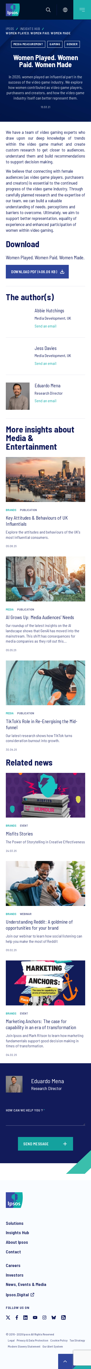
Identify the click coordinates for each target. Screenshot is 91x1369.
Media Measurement (28, 44)
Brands (11, 510)
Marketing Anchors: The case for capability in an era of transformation (41, 1024)
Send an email (45, 325)
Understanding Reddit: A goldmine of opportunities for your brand (39, 925)
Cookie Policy (58, 1340)
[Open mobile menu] (82, 9)
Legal (11, 1340)
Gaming (55, 44)
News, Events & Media (26, 1284)
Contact (13, 1251)
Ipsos (10, 29)
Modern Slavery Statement (24, 1346)
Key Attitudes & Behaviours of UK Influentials (37, 521)
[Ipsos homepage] (14, 9)
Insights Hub (30, 29)
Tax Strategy (77, 1340)
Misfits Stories (19, 833)
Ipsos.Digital (17, 1294)
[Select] (65, 9)
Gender (72, 44)
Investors (15, 1275)
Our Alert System (52, 1346)
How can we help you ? (25, 1110)
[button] (48, 9)
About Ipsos (17, 1242)
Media (10, 609)
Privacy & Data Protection (32, 1340)
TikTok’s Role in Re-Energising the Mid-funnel (41, 724)
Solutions (15, 1223)
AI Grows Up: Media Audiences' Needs (40, 617)
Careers (13, 1265)
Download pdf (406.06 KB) (34, 271)
